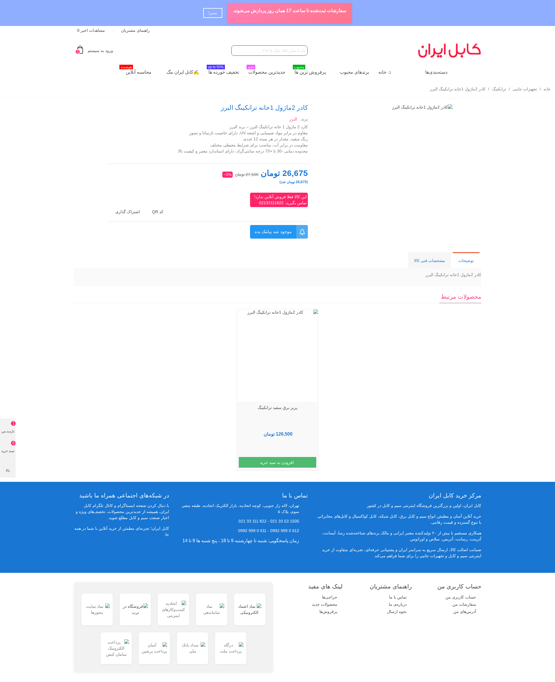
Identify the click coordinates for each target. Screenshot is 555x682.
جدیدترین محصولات (266, 70)
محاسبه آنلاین (136, 70)
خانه (382, 72)
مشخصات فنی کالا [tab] (429, 260)
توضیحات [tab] (466, 260)
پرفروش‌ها (328, 611)
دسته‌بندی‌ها (436, 72)
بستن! (212, 13)
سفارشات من (464, 604)
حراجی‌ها (329, 597)
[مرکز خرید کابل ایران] (449, 50)
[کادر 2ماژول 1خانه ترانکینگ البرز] (422, 107)
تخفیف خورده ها (223, 70)
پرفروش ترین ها (310, 70)
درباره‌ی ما (398, 604)
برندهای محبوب (354, 72)
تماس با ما (398, 597)
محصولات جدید (324, 604)
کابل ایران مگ (179, 72)
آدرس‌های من (464, 611)
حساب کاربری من (460, 597)
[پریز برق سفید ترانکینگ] (277, 355)
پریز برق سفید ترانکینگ (277, 407)
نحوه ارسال (397, 611)
